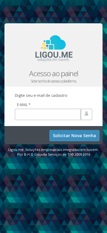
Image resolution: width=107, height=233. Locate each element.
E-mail (23, 104)
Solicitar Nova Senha (74, 135)
